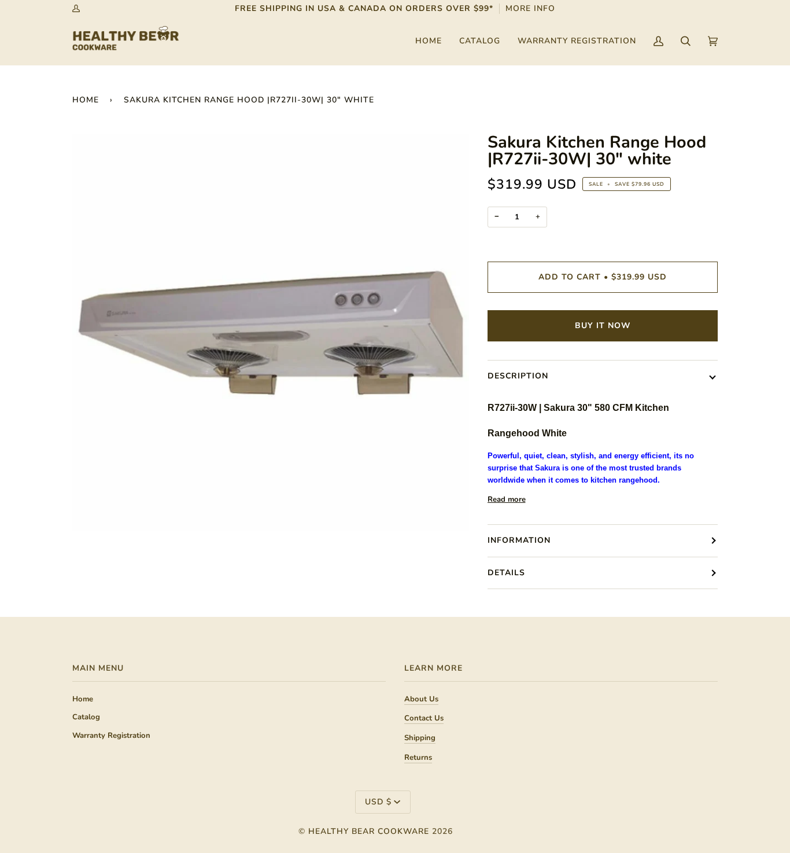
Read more (507, 499)
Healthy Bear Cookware (368, 831)
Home (85, 99)
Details (506, 572)
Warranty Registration (111, 735)
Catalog (86, 717)
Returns (418, 757)
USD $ (378, 801)
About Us (421, 699)
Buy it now (602, 325)
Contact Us (424, 718)
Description (518, 375)
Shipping (419, 738)
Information (519, 540)
